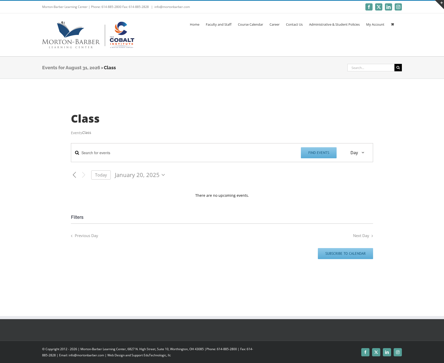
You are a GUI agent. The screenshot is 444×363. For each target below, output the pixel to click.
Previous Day (86, 235)
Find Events (318, 152)
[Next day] (83, 175)
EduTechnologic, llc (157, 355)
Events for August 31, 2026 (71, 67)
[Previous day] (74, 175)
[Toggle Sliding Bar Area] (439, 4)
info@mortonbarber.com (172, 7)
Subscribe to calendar (345, 253)
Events (76, 132)
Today (101, 175)
